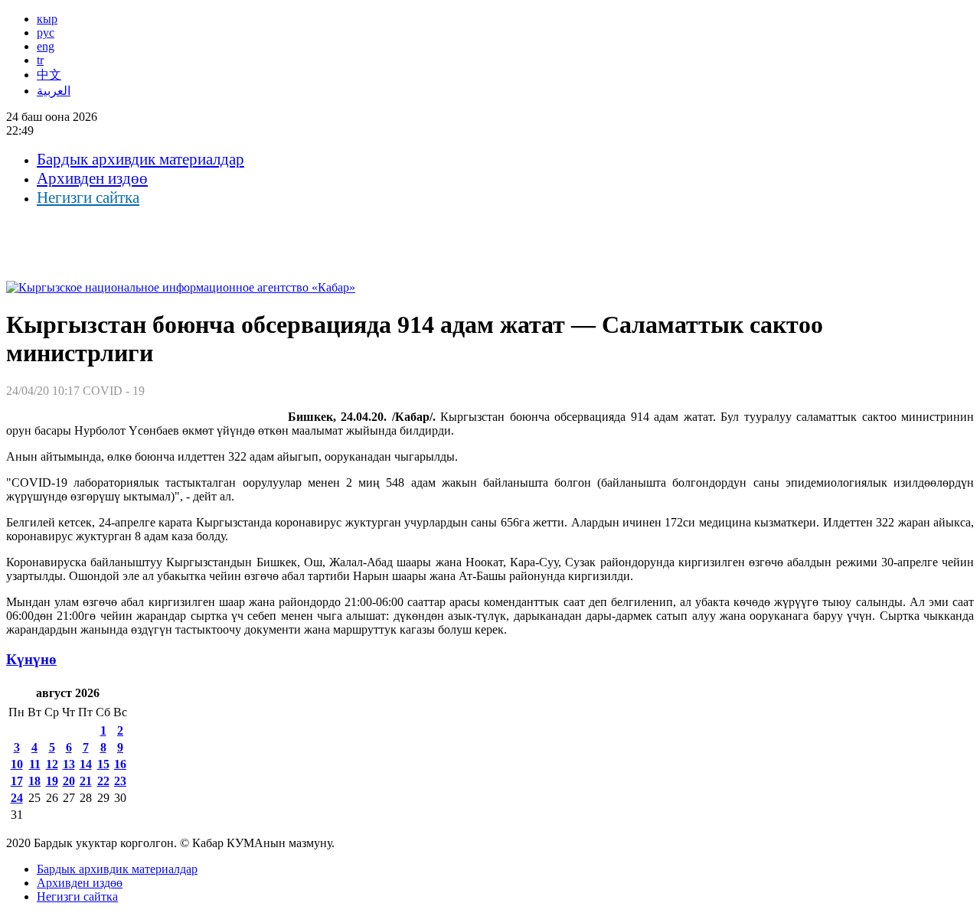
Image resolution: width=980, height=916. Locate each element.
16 (120, 764)
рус (45, 32)
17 (17, 780)
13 (69, 764)
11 (35, 764)
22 (103, 780)
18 (34, 780)
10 (17, 764)
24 (17, 797)
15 (103, 764)
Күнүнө (31, 659)
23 (120, 780)
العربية (53, 90)
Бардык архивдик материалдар (140, 159)
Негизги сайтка (88, 197)
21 (86, 780)
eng (45, 46)
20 (69, 780)
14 (86, 764)
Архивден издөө (92, 178)
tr (40, 60)
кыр (47, 18)
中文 (49, 74)
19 (52, 780)
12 (52, 764)
